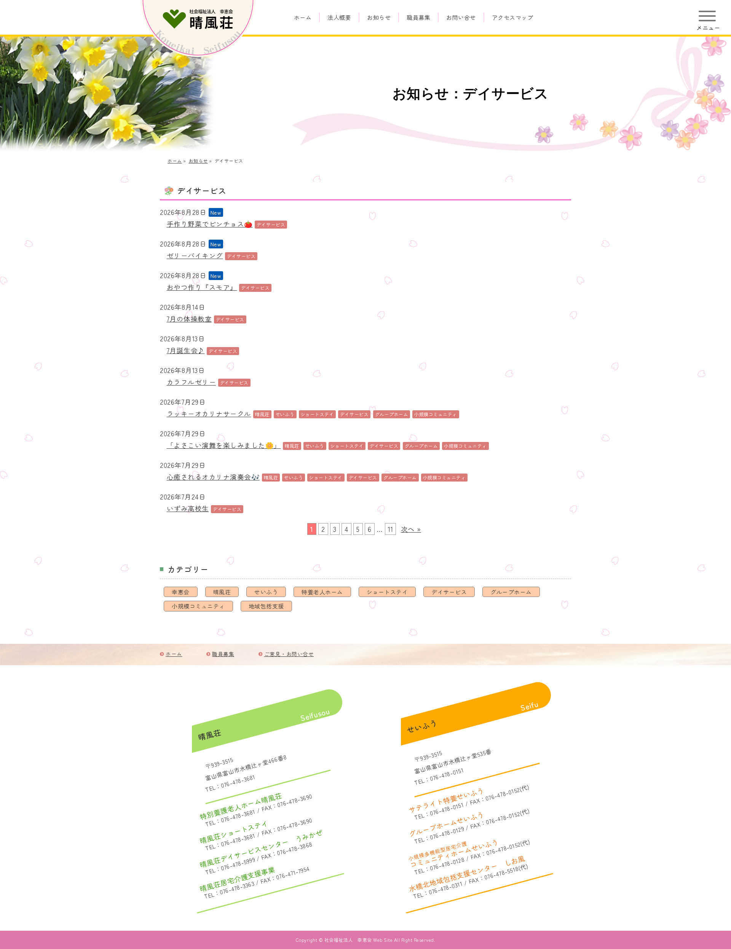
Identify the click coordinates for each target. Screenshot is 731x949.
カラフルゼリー (191, 382)
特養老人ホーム (322, 592)
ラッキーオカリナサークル (209, 413)
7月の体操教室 (189, 318)
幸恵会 (181, 592)
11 (390, 529)
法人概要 (339, 17)
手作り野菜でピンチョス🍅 (210, 224)
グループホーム (511, 592)
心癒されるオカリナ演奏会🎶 (213, 477)
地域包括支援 (266, 606)
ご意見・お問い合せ (289, 654)
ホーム (303, 17)
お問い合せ (461, 17)
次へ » (411, 529)
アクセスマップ (512, 17)
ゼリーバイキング (195, 255)
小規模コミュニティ (198, 606)
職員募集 (418, 17)
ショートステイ (387, 592)
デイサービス (449, 592)
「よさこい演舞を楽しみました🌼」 (224, 445)
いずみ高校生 (188, 508)
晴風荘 (222, 592)
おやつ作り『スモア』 (202, 287)
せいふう (266, 592)
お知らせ (379, 17)
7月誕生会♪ (186, 350)
